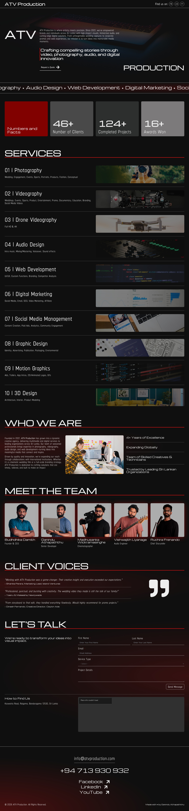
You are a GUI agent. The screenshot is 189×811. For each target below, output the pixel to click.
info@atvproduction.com (94, 758)
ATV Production (25, 4)
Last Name (137, 638)
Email (80, 648)
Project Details (85, 670)
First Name (83, 638)
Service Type (84, 659)
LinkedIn (91, 787)
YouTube (91, 792)
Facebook (91, 781)
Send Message (175, 686)
